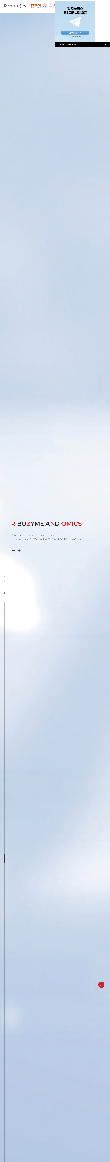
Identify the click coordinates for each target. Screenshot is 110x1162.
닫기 (106, 44)
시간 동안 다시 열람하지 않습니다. (68, 44)
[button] (19, 550)
